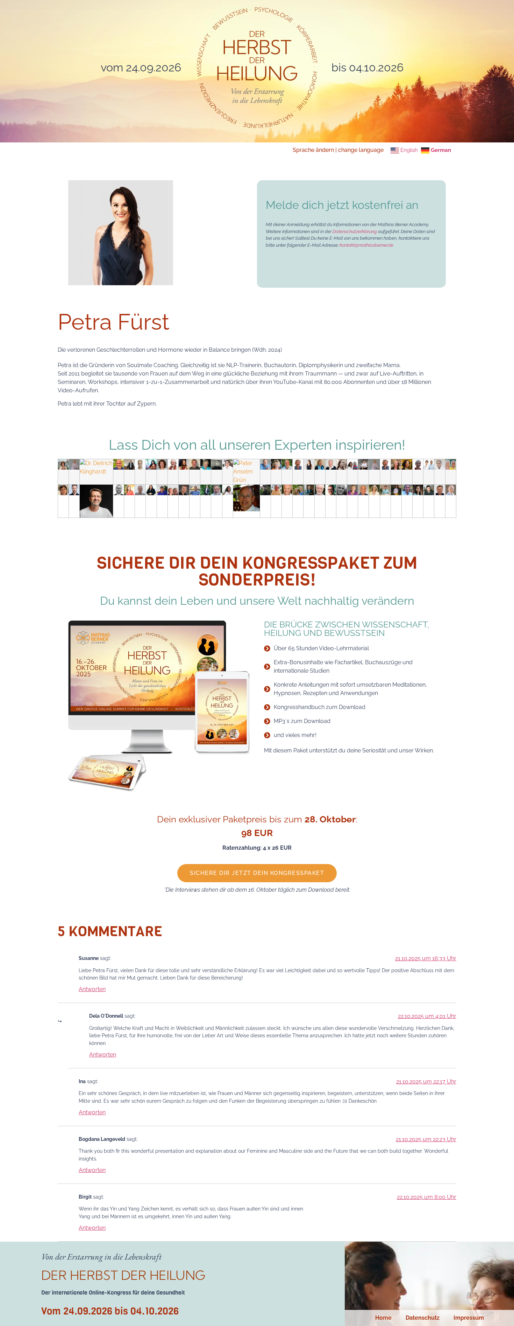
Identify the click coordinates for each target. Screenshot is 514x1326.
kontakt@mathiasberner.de (366, 245)
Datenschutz (423, 1317)
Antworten (92, 989)
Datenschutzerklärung (355, 231)
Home (383, 1317)
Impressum (469, 1317)
